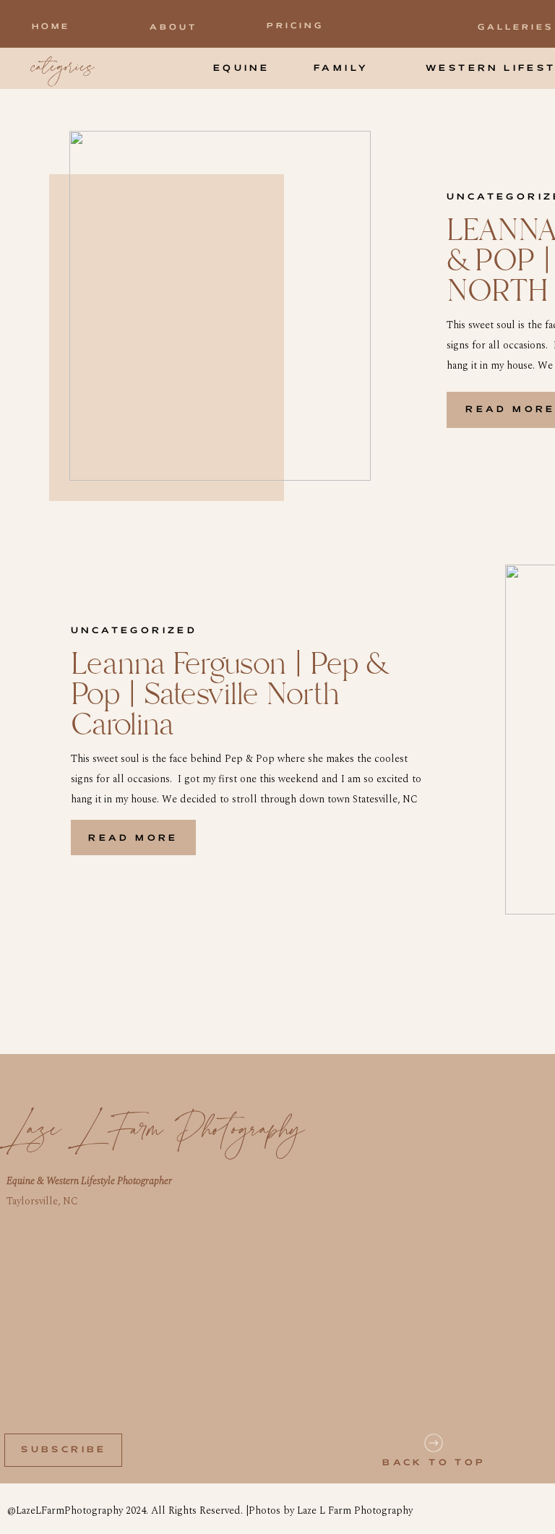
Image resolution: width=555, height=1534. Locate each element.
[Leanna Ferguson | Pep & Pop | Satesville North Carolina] (220, 306)
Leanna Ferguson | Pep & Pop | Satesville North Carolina (229, 695)
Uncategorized (134, 631)
